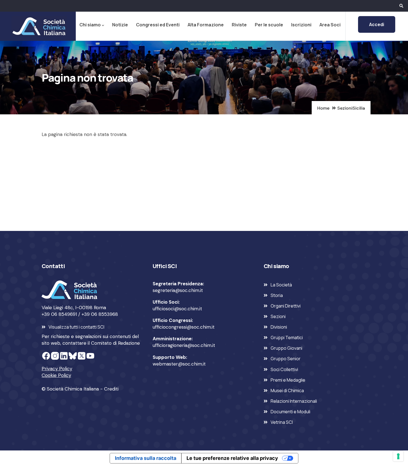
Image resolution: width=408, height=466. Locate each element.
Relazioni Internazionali (294, 401)
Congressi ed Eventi (158, 25)
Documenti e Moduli (290, 412)
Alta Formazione (206, 25)
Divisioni (279, 327)
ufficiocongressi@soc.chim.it (184, 327)
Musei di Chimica (287, 390)
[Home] (38, 26)
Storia (277, 295)
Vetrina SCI (282, 422)
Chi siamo (90, 25)
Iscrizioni (301, 25)
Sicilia (358, 108)
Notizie (120, 25)
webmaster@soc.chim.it (179, 364)
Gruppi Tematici (287, 337)
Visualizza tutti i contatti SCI (76, 327)
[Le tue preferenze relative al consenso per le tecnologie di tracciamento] (398, 456)
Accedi (376, 24)
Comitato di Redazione (115, 343)
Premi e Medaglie (288, 380)
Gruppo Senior (286, 359)
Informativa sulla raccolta (145, 458)
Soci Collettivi (284, 369)
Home (323, 108)
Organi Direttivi (286, 306)
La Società (281, 285)
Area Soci (330, 25)
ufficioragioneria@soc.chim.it (184, 345)
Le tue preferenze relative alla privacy (232, 458)
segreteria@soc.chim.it (178, 290)
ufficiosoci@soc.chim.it (177, 309)
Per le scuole (269, 25)
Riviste (239, 25)
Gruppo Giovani (286, 348)
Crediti (111, 389)
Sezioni (344, 108)
